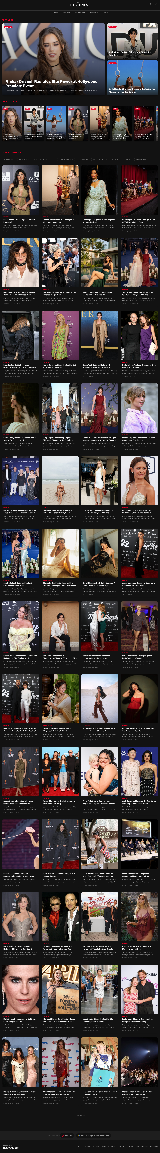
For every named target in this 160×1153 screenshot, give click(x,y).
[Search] (156, 4)
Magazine (94, 12)
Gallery (66, 12)
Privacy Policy (101, 1146)
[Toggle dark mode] (150, 4)
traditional (141, 159)
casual (128, 159)
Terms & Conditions (117, 1146)
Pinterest (68, 1135)
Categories (80, 12)
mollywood (98, 159)
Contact (88, 1146)
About (106, 12)
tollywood (83, 159)
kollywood (39, 159)
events (53, 159)
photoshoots (67, 159)
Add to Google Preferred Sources (95, 1135)
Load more (80, 1115)
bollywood (9, 159)
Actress (54, 12)
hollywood (24, 159)
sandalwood (114, 159)
